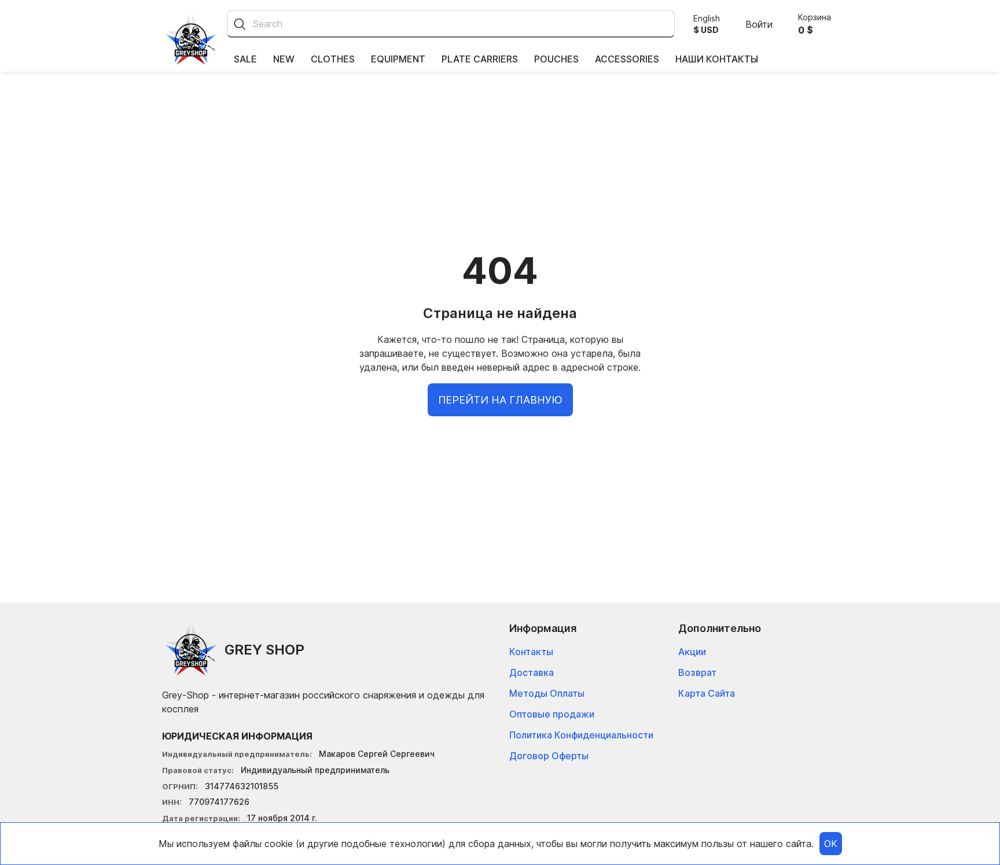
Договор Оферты (549, 756)
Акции (692, 651)
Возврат (697, 672)
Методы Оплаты (546, 693)
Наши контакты (716, 59)
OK (830, 843)
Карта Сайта (706, 693)
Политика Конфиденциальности (581, 735)
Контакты (531, 651)
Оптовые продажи (551, 714)
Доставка (531, 672)
